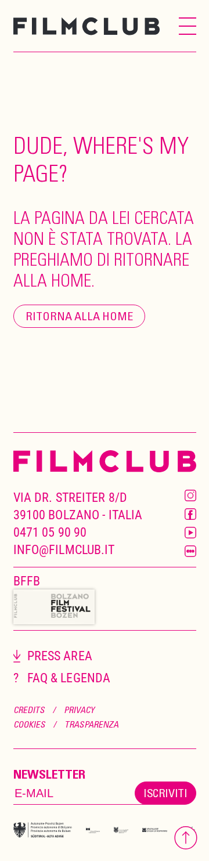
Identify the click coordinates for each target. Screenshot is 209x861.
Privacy (79, 709)
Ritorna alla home (79, 316)
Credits (29, 709)
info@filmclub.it (64, 549)
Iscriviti (165, 793)
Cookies (29, 724)
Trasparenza (91, 724)
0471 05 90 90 (50, 532)
